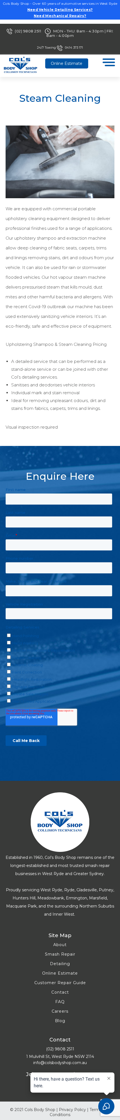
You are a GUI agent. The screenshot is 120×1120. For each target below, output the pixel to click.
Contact (60, 992)
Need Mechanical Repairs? (60, 16)
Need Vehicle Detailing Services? (60, 10)
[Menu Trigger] (109, 63)
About (60, 944)
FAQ (60, 1001)
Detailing (60, 963)
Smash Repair (60, 954)
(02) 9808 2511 (28, 31)
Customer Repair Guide (60, 982)
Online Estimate (66, 63)
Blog (60, 1020)
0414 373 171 (74, 47)
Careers (60, 1011)
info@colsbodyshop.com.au (60, 1062)
